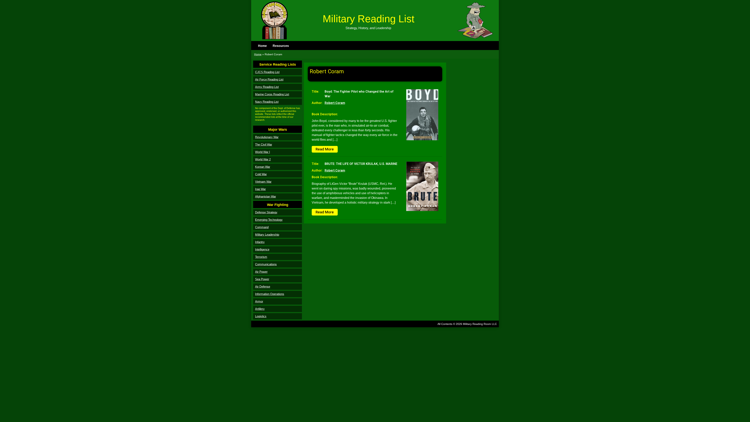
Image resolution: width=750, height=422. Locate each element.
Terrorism (261, 256)
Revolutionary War (267, 137)
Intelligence (262, 249)
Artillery (260, 308)
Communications (266, 264)
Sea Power (262, 279)
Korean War (262, 166)
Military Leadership (267, 234)
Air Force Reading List (269, 79)
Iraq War (260, 189)
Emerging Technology (269, 219)
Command (262, 227)
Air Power (261, 271)
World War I (262, 152)
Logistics (260, 316)
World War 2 (263, 159)
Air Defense (262, 286)
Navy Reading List (267, 101)
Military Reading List (368, 18)
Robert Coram (335, 103)
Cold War (261, 174)
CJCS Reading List (267, 72)
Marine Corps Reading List (272, 94)
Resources (281, 45)
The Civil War (263, 144)
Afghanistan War (265, 196)
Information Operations (269, 294)
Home (262, 45)
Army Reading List (267, 87)
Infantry (260, 242)
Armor (259, 301)
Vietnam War (263, 181)
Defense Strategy (266, 212)
